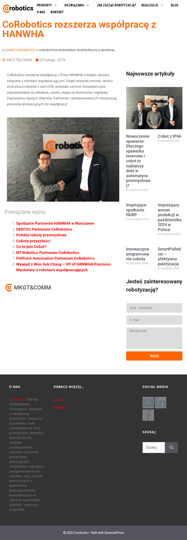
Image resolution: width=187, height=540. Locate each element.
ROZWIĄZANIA (74, 5)
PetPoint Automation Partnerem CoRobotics (55, 258)
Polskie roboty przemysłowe (41, 235)
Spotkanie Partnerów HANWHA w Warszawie (55, 223)
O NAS (41, 12)
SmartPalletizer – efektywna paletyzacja (169, 256)
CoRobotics (17, 399)
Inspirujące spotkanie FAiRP (136, 210)
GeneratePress (114, 533)
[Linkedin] (160, 402)
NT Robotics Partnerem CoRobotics (47, 252)
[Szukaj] (171, 447)
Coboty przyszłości (33, 241)
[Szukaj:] (154, 447)
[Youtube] (148, 402)
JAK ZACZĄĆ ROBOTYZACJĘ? (116, 5)
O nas (58, 399)
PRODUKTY (44, 5)
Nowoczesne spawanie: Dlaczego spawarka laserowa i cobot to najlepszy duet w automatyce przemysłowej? (138, 161)
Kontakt (59, 407)
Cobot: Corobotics (20, 50)
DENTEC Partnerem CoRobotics (44, 229)
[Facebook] (148, 415)
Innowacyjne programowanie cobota (137, 254)
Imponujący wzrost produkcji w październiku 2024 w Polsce (170, 217)
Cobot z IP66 (169, 136)
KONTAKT (57, 12)
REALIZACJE (149, 5)
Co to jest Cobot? (31, 246)
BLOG (174, 5)
